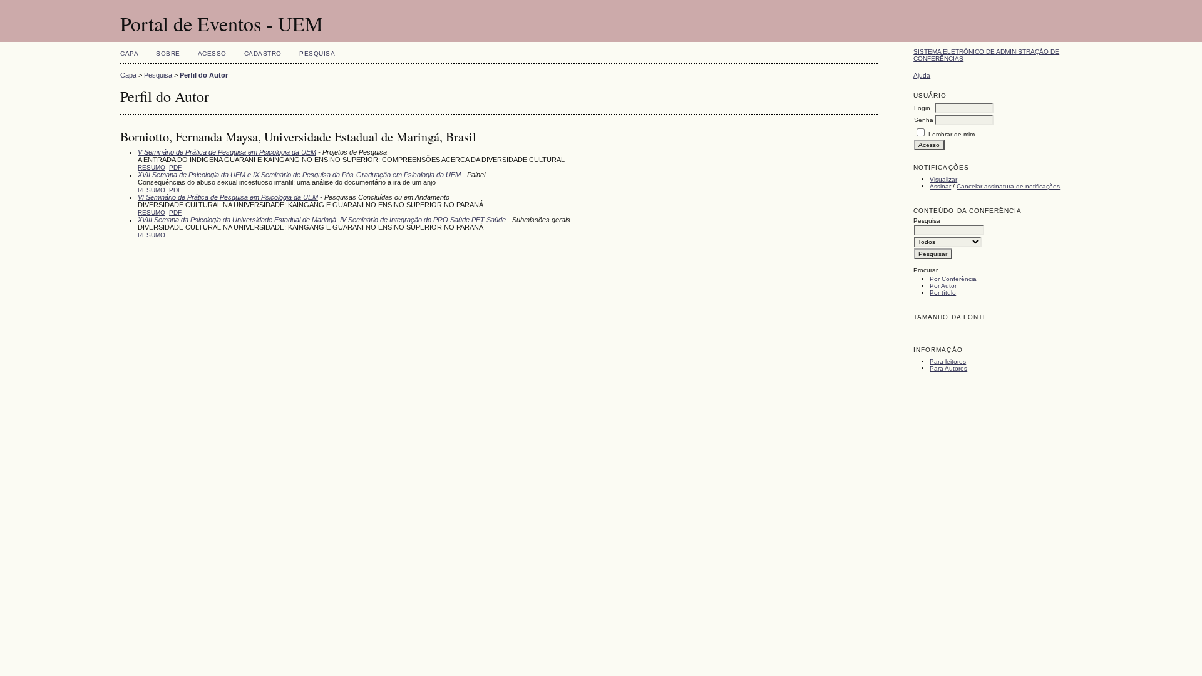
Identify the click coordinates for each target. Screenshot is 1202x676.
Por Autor (943, 285)
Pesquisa (317, 53)
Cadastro (263, 53)
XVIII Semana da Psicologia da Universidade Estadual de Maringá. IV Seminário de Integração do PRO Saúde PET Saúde (322, 219)
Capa (129, 53)
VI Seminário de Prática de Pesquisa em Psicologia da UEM (228, 197)
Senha (923, 119)
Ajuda (921, 75)
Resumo (151, 167)
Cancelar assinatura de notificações (1008, 186)
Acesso (212, 53)
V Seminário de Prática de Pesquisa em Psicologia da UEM (227, 152)
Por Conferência (953, 278)
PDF (175, 167)
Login (922, 108)
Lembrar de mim (951, 134)
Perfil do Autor (204, 75)
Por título (943, 292)
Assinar (940, 186)
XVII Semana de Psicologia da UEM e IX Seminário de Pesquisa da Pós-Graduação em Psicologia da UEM (299, 174)
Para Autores (948, 368)
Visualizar (943, 179)
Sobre (168, 53)
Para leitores (948, 361)
